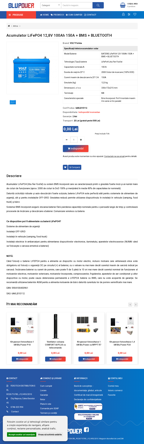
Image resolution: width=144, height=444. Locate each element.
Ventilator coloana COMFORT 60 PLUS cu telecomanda (55, 345)
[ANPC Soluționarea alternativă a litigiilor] (88, 406)
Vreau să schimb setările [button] (50, 434)
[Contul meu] (123, 14)
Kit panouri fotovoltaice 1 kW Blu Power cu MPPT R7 (88, 343)
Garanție (44, 395)
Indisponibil (77, 148)
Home (45, 15)
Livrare (43, 390)
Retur (42, 399)
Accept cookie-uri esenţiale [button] (21, 434)
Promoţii (58, 15)
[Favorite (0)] (134, 14)
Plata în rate (45, 404)
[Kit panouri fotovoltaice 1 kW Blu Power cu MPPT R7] (89, 326)
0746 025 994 (17, 407)
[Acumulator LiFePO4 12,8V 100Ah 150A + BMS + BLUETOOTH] (32, 68)
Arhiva (15, 26)
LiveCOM (120, 439)
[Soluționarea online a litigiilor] (88, 416)
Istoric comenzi (115, 390)
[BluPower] (21, 5)
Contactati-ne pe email (114, 156)
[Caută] (98, 5)
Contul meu (113, 386)
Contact (91, 15)
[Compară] (129, 14)
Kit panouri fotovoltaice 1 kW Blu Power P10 (22, 343)
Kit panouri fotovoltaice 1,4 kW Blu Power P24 (122, 343)
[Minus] (66, 140)
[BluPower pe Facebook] (86, 429)
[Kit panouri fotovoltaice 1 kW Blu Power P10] (22, 326)
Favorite (111, 395)
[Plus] (81, 140)
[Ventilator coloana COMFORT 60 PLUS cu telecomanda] (55, 326)
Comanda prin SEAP (49, 408)
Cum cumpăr (75, 15)
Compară (75, 167)
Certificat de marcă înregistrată (88, 395)
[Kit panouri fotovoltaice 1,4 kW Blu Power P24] (122, 326)
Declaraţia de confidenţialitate (87, 399)
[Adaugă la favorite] (65, 167)
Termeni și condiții (48, 413)
